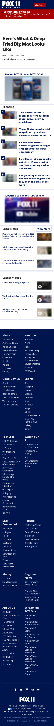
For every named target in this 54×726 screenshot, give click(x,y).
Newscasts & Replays (31, 452)
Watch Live (40, 5)
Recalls (5, 361)
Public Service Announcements (10, 645)
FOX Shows (8, 625)
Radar (27, 346)
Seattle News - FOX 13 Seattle (32, 598)
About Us (8, 607)
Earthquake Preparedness (31, 359)
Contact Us (7, 657)
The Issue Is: (8, 444)
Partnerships (8, 660)
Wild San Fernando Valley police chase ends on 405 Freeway (17, 248)
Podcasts (6, 560)
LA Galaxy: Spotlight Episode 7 (16, 282)
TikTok (5, 535)
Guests (5, 383)
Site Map (6, 664)
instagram (27, 689)
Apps (27, 457)
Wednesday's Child (8, 453)
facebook (15, 689)
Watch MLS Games (30, 672)
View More (43, 229)
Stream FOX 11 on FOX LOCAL (32, 446)
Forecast (29, 339)
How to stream (9, 550)
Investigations (9, 496)
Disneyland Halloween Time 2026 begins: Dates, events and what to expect (18, 236)
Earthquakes (31, 353)
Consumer (7, 357)
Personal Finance (10, 585)
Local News (10, 229)
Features (8, 436)
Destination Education (8, 484)
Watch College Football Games (32, 623)
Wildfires (29, 367)
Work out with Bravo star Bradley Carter (18, 297)
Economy (7, 578)
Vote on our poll (10, 401)
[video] (44, 285)
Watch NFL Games (30, 617)
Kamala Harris (31, 543)
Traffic (28, 343)
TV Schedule (8, 621)
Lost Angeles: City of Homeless (11, 463)
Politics (5, 364)
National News (9, 350)
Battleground (31, 546)
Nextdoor (7, 543)
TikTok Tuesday (10, 404)
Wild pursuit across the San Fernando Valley (15, 310)
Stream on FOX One (32, 609)
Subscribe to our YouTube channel (24, 195)
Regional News (30, 575)
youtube (32, 689)
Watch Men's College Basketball (31, 650)
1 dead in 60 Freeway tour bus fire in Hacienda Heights (18, 261)
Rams (27, 383)
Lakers (28, 390)
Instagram (7, 532)
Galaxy (28, 425)
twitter (21, 689)
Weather (30, 335)
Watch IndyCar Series (32, 642)
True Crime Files (10, 458)
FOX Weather (31, 371)
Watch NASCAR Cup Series (32, 636)
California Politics (33, 525)
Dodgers (29, 397)
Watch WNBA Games (31, 666)
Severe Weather (32, 363)
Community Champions (8, 469)
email (38, 689)
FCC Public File (9, 636)
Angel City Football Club (31, 420)
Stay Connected (9, 522)
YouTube (6, 539)
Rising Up (6, 493)
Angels (28, 401)
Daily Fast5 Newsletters (8, 565)
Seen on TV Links (10, 397)
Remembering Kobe (9, 508)
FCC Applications (10, 639)
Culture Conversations (9, 501)
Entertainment (9, 353)
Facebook (7, 528)
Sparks (28, 429)
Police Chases (9, 346)
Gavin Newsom (32, 539)
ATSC (5, 649)
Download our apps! (9, 555)
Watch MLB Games (30, 629)
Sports (29, 379)
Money (7, 574)
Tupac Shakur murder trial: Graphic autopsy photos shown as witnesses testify (35, 132)
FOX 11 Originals (10, 441)
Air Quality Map (32, 350)
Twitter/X (6, 546)
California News (10, 343)
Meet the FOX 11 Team (10, 617)
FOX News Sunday (7, 369)
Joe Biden (29, 535)
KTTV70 (6, 513)
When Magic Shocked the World (8, 477)
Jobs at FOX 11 (9, 629)
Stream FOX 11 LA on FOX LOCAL (23, 74)
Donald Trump (32, 532)
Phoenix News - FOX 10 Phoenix (32, 592)
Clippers (28, 393)
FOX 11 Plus (8, 653)
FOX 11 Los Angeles (10, 55)
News (23, 55)
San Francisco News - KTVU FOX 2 (31, 584)
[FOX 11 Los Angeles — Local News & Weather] (11, 4)
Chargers (29, 386)
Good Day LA (11, 379)
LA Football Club (32, 415)
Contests (6, 611)
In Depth (6, 448)
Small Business (9, 581)
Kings (27, 408)
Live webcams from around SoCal (31, 463)
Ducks (28, 411)
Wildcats (29, 404)
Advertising (7, 632)
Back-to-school (9, 393)
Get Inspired (8, 489)
